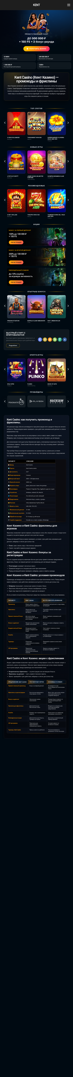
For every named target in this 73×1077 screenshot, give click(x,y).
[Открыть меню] (68, 5)
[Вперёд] (68, 123)
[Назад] (5, 123)
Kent (36, 5)
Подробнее (13, 345)
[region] (36, 126)
